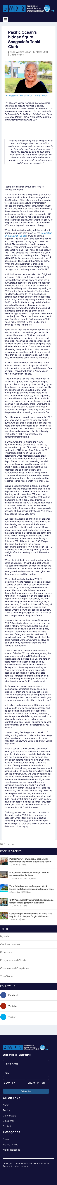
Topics (6, 1110)
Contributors (9, 1115)
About (6, 1105)
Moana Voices (17, 54)
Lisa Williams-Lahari (21, 52)
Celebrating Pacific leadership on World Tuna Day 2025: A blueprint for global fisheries (30, 915)
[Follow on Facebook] (5, 1171)
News (24, 865)
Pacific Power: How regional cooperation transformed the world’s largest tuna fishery (30, 860)
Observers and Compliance (14, 968)
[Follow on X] (17, 1171)
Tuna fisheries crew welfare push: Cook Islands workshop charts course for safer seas (31, 887)
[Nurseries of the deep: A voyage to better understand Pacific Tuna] (4, 874)
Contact (7, 1126)
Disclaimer (8, 1120)
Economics (6, 952)
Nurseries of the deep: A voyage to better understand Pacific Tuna (29, 874)
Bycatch (4, 936)
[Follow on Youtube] (11, 1171)
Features (27, 878)
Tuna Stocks (6, 976)
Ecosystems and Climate (13, 960)
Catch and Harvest (10, 944)
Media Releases (11, 1149)
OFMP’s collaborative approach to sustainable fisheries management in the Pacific (31, 901)
